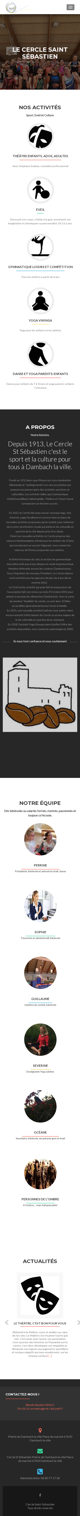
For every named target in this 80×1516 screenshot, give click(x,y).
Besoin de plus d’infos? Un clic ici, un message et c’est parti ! (40, 1406)
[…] (50, 1355)
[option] (40, 1316)
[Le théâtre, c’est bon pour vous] (40, 1295)
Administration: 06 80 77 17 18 (40, 1478)
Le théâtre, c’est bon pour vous (40, 1323)
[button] (4, 1319)
